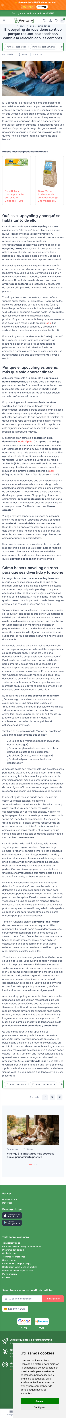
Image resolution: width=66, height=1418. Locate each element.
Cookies (6, 1277)
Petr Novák (7, 54)
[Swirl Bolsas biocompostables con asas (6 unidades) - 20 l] (16, 172)
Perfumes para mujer (16, 47)
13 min (24, 54)
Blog (32, 26)
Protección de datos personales (17, 1270)
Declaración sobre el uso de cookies (19, 1267)
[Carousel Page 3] (36, 1164)
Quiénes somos (9, 1199)
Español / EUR (16, 1308)
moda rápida (24, 441)
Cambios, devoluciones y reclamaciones (21, 1246)
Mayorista (7, 1203)
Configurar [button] (39, 1407)
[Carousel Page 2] (34, 1164)
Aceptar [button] (39, 1401)
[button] (12, 1215)
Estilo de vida (44, 26)
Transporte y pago (11, 1243)
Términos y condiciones (13, 1256)
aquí (49, 323)
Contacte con (9, 1253)
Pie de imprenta (9, 1274)
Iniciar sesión (53, 1298)
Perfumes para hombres (43, 47)
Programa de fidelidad (13, 1250)
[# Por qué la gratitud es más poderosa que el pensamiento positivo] (33, 1130)
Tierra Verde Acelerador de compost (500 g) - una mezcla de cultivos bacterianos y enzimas (48, 196)
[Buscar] (44, 20)
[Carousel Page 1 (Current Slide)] (30, 1164)
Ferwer (22, 26)
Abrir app (42, 7)
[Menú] (3, 20)
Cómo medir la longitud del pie (16, 1263)
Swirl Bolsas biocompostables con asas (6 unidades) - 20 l (15, 196)
